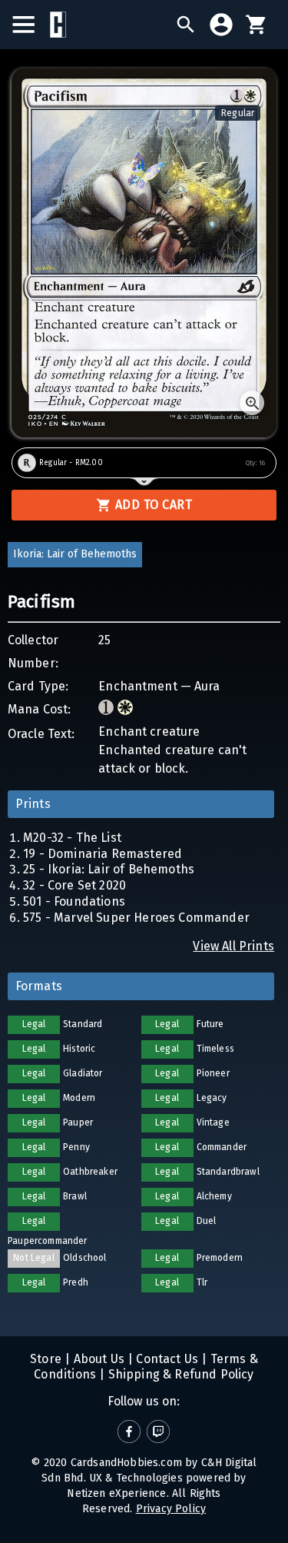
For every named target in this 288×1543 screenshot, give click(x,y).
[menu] (31, 24)
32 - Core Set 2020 (74, 885)
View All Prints (233, 946)
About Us (97, 1359)
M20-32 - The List (72, 837)
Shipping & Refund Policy (178, 1374)
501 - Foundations (74, 901)
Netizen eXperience (116, 1493)
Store (45, 1359)
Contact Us (165, 1359)
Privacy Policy (171, 1508)
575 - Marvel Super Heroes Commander (136, 917)
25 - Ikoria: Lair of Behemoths (108, 869)
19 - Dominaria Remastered (102, 853)
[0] (256, 24)
